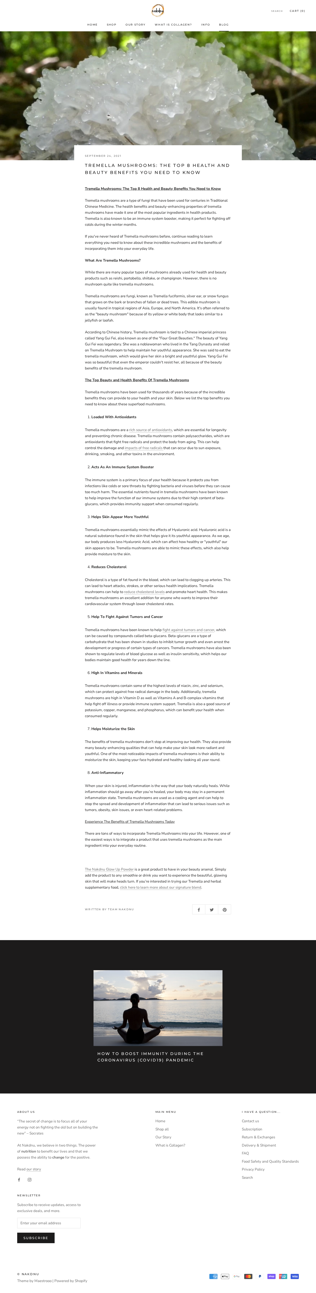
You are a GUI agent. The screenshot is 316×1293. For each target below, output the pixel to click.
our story (33, 1169)
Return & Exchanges (258, 1137)
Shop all (162, 1129)
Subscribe (35, 1238)
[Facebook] (19, 1180)
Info (205, 24)
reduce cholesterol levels (144, 591)
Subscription (252, 1129)
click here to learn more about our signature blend (160, 887)
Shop (112, 24)
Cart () (297, 10)
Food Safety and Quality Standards (270, 1161)
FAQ (245, 1153)
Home (92, 24)
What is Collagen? (173, 24)
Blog (224, 24)
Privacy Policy (253, 1169)
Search (277, 11)
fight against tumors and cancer (188, 629)
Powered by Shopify (70, 1280)
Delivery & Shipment (259, 1145)
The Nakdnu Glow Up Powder (109, 869)
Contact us (250, 1121)
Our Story (136, 24)
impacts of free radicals (144, 447)
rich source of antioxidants (150, 429)
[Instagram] (29, 1180)
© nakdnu (28, 1274)
